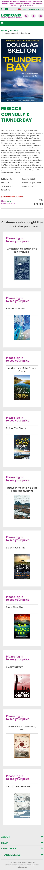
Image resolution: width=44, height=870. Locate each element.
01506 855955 (2, 9)
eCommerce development (14, 865)
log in (9, 201)
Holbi (28, 865)
